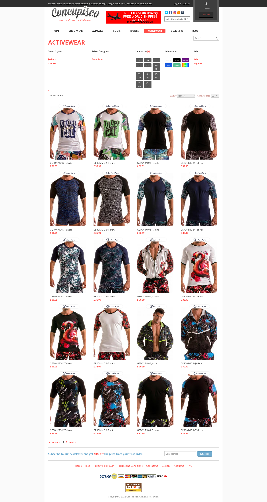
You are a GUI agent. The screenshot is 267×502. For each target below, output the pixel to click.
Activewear (155, 30)
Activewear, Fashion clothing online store (75, 12)
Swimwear (98, 30)
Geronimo (97, 59)
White (168, 60)
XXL (147, 65)
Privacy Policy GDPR (104, 465)
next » (72, 442)
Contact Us (152, 465)
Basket (206, 14)
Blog (195, 30)
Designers (177, 30)
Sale (195, 59)
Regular (197, 63)
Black (177, 60)
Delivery (166, 465)
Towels (134, 30)
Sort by (173, 95)
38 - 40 (139, 76)
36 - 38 (156, 67)
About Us (179, 465)
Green (177, 65)
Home (56, 30)
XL (139, 65)
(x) (148, 51)
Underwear (75, 30)
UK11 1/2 (147, 84)
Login (176, 3)
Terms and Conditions (131, 465)
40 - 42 (148, 76)
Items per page (203, 95)
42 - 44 (156, 76)
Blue (169, 65)
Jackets (52, 59)
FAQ (190, 465)
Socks (117, 30)
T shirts (52, 63)
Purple (185, 60)
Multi (185, 65)
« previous (54, 442)
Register (185, 3)
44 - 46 (139, 84)
